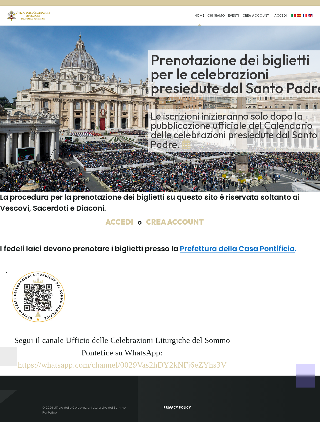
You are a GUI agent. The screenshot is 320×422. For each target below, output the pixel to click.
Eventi (233, 15)
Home (199, 15)
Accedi (280, 15)
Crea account (255, 15)
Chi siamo (216, 15)
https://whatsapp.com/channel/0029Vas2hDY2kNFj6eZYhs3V (122, 364)
